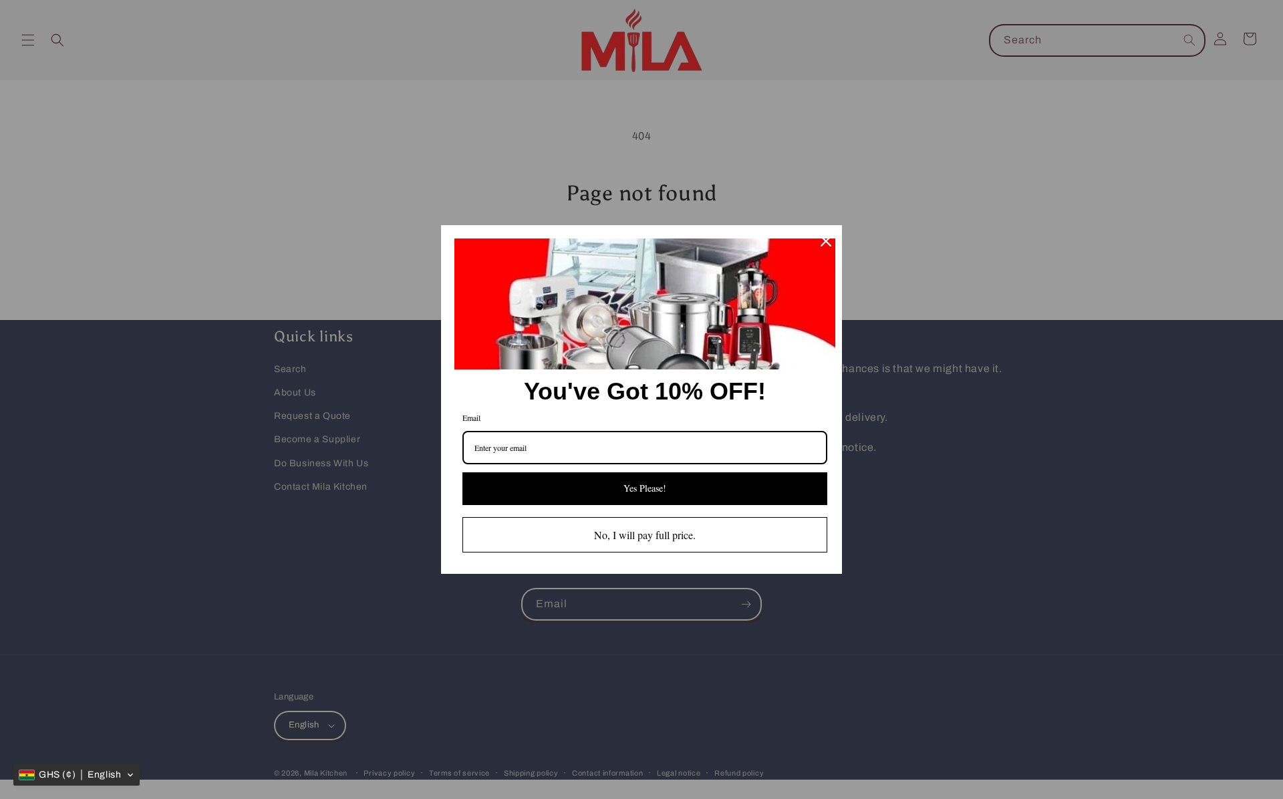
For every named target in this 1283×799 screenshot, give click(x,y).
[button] (76, 775)
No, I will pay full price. (645, 535)
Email (471, 417)
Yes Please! (644, 488)
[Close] (826, 241)
